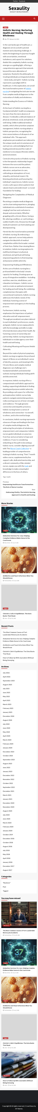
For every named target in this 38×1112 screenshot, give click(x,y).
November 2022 (8, 779)
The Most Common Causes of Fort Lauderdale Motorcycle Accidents (15, 633)
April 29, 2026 (13, 1085)
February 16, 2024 (14, 39)
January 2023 (7, 771)
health (9, 477)
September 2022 (9, 787)
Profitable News (8, 580)
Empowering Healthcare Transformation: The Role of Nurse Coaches (18, 484)
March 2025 (7, 704)
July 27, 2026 (15, 543)
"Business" (7, 883)
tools (27, 466)
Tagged (5, 27)
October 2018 (8, 842)
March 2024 (7, 740)
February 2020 (8, 827)
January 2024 (7, 748)
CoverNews (29, 1106)
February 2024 (8, 744)
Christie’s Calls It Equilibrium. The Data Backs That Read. (19, 652)
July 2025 (6, 688)
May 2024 (6, 732)
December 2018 (8, 838)
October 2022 (8, 783)
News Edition (7, 543)
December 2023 (8, 752)
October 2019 (8, 834)
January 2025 (7, 712)
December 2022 (8, 775)
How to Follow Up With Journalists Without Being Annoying (18, 659)
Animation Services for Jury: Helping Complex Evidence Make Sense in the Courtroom (16, 538)
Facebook (22, 1)
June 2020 (6, 819)
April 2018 (6, 858)
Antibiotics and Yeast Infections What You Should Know (18, 646)
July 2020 (6, 815)
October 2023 (8, 756)
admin (5, 618)
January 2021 (7, 799)
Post (4, 887)
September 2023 (9, 759)
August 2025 (7, 684)
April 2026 (6, 677)
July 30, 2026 (17, 935)
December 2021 (8, 791)
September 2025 (9, 681)
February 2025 (8, 708)
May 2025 (6, 696)
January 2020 (7, 831)
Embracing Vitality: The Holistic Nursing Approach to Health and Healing (20, 492)
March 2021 (7, 795)
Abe (6, 39)
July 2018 (6, 850)
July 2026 (6, 673)
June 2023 (6, 767)
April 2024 (6, 736)
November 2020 (8, 807)
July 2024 (6, 724)
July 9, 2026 (16, 580)
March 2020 (7, 823)
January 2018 (7, 862)
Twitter (15, 1)
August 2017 (7, 870)
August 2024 (7, 720)
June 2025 (6, 692)
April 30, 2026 (13, 618)
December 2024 (8, 716)
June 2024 (6, 728)
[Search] (34, 18)
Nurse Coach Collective (19, 448)
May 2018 (6, 854)
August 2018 (7, 846)
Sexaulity (19, 8)
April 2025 (6, 700)
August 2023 (7, 763)
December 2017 (8, 866)
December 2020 (8, 803)
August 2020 (7, 811)
